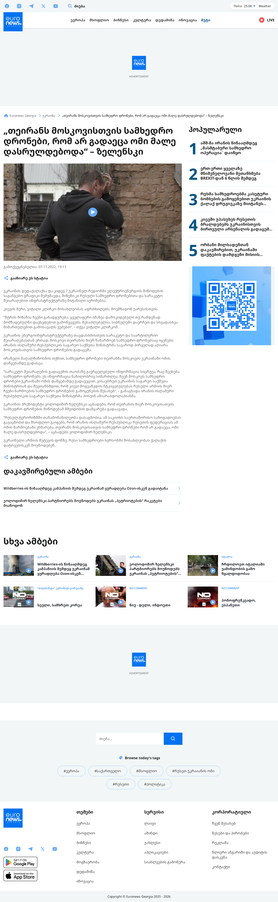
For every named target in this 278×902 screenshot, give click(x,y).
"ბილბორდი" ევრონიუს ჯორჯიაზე (60, 588)
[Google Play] (20, 862)
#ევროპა (71, 771)
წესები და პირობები (230, 833)
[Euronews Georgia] (13, 21)
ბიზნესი (83, 842)
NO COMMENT (138, 588)
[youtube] (55, 5)
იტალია (227, 557)
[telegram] (31, 5)
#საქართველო (107, 771)
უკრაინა (43, 557)
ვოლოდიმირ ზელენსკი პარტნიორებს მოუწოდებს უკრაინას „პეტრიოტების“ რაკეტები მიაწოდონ (154, 569)
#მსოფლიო (146, 771)
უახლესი (152, 842)
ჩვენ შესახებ (224, 823)
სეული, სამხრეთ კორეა (59, 605)
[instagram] (19, 5)
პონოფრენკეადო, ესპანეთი (239, 602)
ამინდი (150, 833)
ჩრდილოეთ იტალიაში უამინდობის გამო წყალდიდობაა (243, 569)
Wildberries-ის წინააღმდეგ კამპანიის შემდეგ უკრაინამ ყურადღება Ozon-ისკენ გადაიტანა (63, 569)
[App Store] (20, 875)
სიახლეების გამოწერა (164, 862)
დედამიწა (85, 871)
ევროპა (83, 823)
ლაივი (150, 823)
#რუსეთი (121, 784)
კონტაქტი (221, 866)
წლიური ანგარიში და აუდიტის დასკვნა (239, 854)
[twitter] (43, 5)
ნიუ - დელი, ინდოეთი (149, 605)
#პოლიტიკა (154, 784)
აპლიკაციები (156, 852)
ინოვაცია (85, 881)
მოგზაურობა (87, 862)
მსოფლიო (85, 833)
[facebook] (6, 5)
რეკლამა (220, 842)
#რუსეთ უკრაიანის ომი (193, 771)
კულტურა (85, 852)
